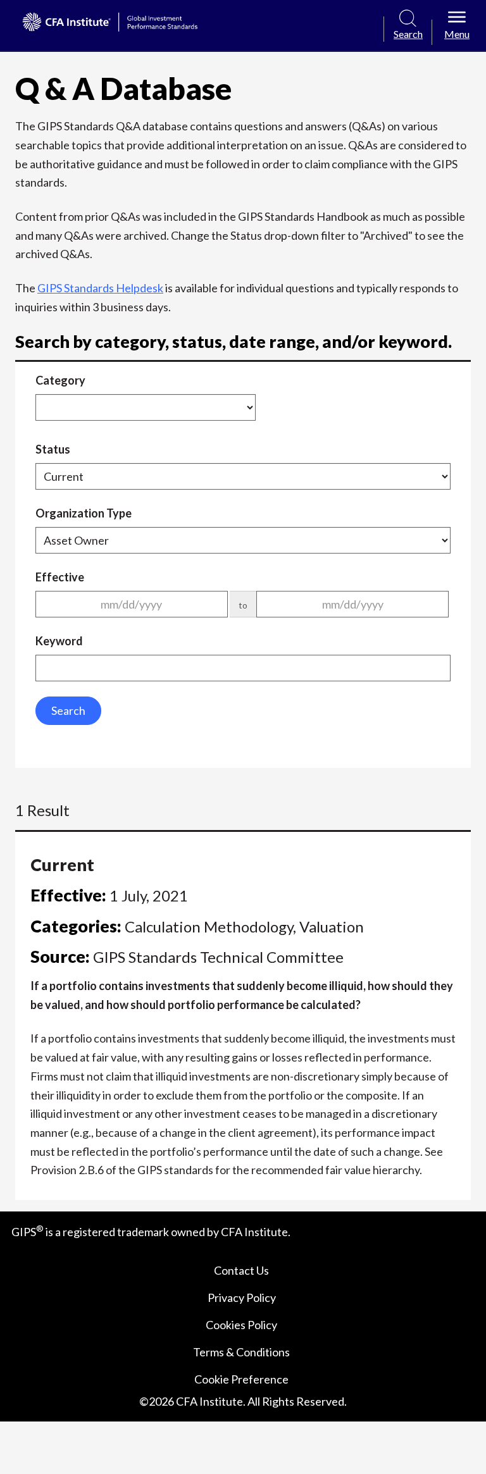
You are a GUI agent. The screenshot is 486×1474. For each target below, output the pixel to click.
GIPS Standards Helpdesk (100, 288)
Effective (59, 577)
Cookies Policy (241, 1325)
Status (52, 449)
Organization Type (83, 513)
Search (68, 710)
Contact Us (241, 1270)
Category (60, 380)
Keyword (59, 641)
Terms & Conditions (241, 1352)
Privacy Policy (242, 1297)
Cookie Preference (241, 1379)
